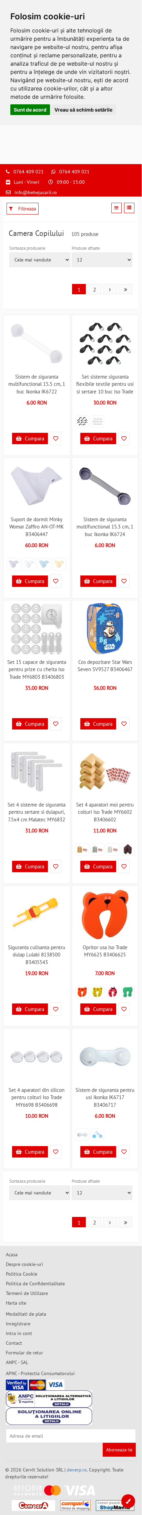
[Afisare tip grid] (116, 208)
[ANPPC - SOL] (49, 1416)
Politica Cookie (21, 1274)
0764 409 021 (28, 172)
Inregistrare (18, 1324)
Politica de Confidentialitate (35, 1283)
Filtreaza (26, 209)
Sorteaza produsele (27, 248)
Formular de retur (24, 1353)
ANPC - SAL (17, 1362)
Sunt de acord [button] (30, 110)
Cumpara (33, 438)
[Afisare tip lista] (129, 208)
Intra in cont (19, 1333)
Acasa (12, 1254)
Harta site (16, 1303)
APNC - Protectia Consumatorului (40, 1373)
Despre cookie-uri (24, 1264)
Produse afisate (86, 248)
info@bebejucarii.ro (35, 192)
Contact (14, 1343)
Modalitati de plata (26, 1314)
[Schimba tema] (128, 1501)
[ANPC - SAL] (49, 1399)
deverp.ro (77, 1470)
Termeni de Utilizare (27, 1293)
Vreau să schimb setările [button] (83, 110)
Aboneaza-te (119, 1450)
